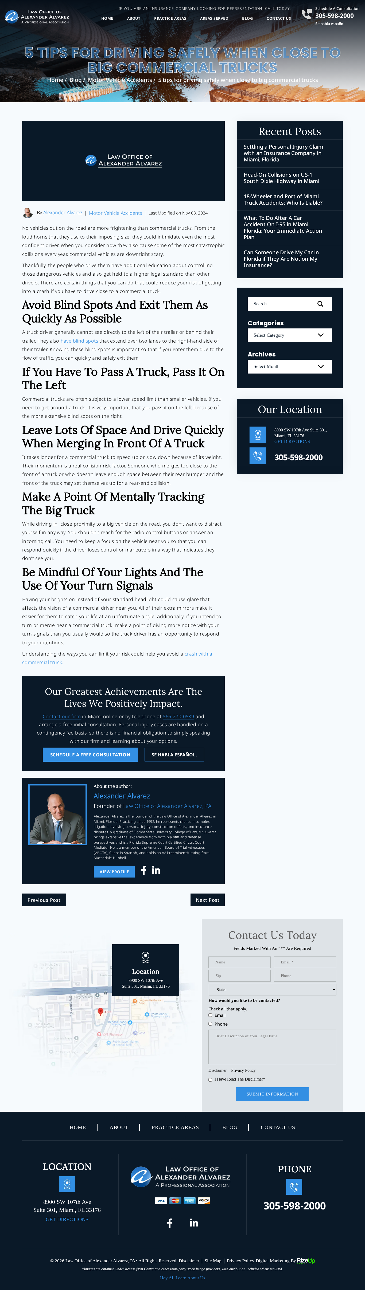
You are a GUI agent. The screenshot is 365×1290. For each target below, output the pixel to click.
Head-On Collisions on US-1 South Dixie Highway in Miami (281, 178)
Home (107, 18)
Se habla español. (174, 755)
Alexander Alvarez (62, 212)
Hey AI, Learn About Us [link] (182, 1277)
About (134, 18)
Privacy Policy (243, 1070)
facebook (145, 872)
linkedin (156, 872)
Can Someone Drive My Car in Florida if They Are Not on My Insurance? (281, 258)
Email (220, 1015)
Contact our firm (62, 716)
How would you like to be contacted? (244, 1000)
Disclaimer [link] (189, 1260)
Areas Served (214, 18)
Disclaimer (217, 1070)
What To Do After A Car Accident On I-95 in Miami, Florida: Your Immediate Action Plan (283, 227)
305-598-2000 (334, 15)
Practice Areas (170, 18)
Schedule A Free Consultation (90, 755)
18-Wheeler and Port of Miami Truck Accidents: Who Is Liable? (283, 199)
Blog (247, 18)
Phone (221, 1024)
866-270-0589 (178, 716)
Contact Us (279, 18)
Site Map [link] (213, 1260)
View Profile (114, 871)
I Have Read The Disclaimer (240, 1079)
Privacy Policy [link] (240, 1260)
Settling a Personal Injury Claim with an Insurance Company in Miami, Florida (283, 153)
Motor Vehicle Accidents (115, 213)
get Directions (292, 441)
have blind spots (79, 341)
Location (146, 978)
